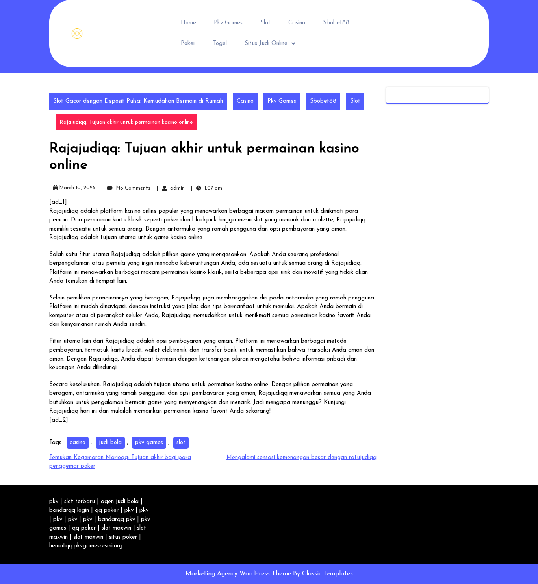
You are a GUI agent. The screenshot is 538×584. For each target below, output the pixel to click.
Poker (188, 43)
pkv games (149, 443)
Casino (296, 23)
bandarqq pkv (116, 520)
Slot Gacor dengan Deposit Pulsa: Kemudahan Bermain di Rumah (138, 101)
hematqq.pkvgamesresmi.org (85, 546)
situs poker (123, 537)
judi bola (110, 443)
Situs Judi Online (266, 43)
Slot (265, 23)
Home (188, 23)
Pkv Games (228, 23)
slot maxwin (116, 528)
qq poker (107, 510)
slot (181, 443)
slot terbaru (79, 502)
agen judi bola (120, 502)
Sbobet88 (336, 23)
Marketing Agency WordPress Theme (239, 574)
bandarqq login (69, 510)
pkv (53, 502)
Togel (220, 43)
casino (77, 443)
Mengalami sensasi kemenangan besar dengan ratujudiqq (301, 458)
